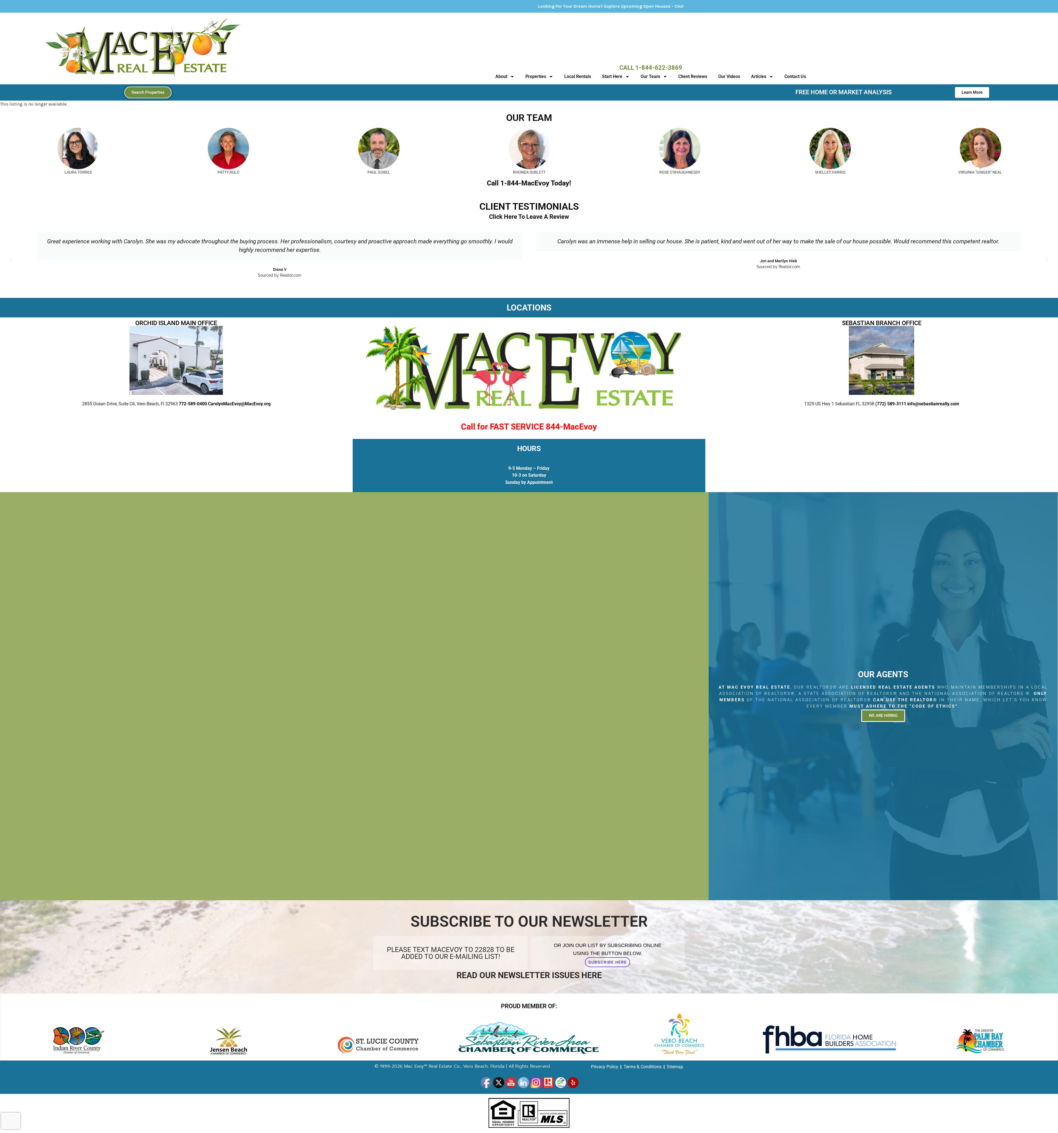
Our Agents (883, 674)
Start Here (612, 76)
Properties (535, 76)
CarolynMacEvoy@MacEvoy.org (239, 403)
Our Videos (729, 76)
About (501, 76)
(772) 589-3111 (890, 403)
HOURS (529, 448)
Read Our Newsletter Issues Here (529, 975)
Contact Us (795, 76)
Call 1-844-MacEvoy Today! (529, 183)
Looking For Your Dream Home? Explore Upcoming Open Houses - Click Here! (449, 6)
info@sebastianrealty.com (933, 403)
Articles (758, 76)
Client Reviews (692, 76)
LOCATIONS (529, 307)
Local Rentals (577, 76)
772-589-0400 (193, 403)
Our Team (650, 76)
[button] (11, 259)
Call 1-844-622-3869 (650, 67)
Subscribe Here (607, 962)
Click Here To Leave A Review (529, 216)
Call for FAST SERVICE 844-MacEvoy (529, 426)
